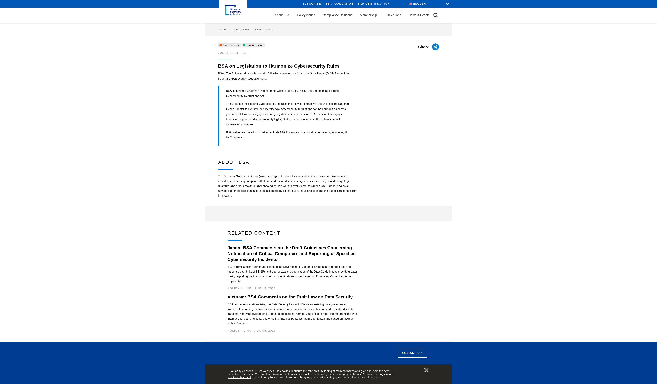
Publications (392, 15)
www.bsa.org (268, 176)
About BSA (282, 15)
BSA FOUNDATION (339, 3)
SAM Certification (374, 3)
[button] (435, 15)
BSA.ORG (222, 30)
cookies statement (239, 377)
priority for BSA (305, 114)
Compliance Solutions (337, 15)
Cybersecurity (230, 45)
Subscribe (311, 3)
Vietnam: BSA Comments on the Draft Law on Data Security (290, 296)
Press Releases (263, 30)
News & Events (419, 15)
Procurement (254, 45)
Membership (368, 15)
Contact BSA (412, 352)
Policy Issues (306, 15)
